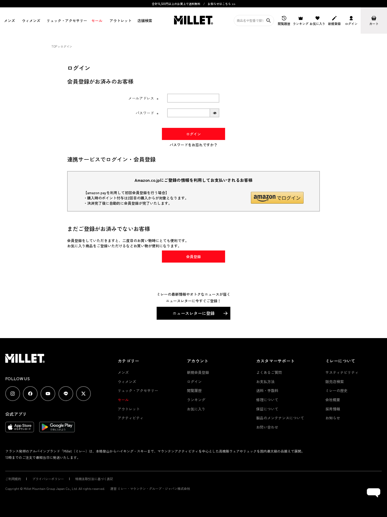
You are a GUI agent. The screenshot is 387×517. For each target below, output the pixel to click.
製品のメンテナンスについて (280, 417)
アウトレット (120, 20)
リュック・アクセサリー (138, 390)
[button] (277, 198)
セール (96, 20)
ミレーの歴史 (336, 390)
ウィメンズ (30, 20)
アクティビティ (130, 417)
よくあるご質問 (269, 372)
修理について (267, 399)
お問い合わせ (267, 427)
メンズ (9, 20)
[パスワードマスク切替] (214, 112)
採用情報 (332, 408)
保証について (267, 408)
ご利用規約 (13, 478)
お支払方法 (265, 381)
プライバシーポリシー (48, 478)
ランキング (196, 399)
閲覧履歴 (194, 390)
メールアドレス (143, 98)
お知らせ (332, 417)
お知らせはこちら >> (221, 4)
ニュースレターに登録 (193, 313)
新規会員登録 (198, 372)
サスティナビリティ (342, 372)
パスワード (147, 113)
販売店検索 (334, 381)
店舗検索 (144, 20)
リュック (65, 20)
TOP (54, 46)
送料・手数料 (267, 390)
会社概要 (332, 399)
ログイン (194, 381)
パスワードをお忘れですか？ (193, 144)
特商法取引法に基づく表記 (94, 478)
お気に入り (196, 408)
